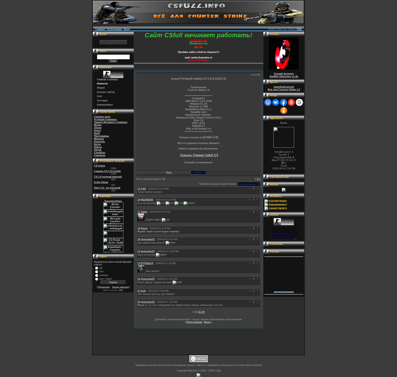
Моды (97, 125)
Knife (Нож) (101, 182)
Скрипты (99, 155)
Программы (101, 136)
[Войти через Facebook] (283, 102)
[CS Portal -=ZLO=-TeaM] (113, 244)
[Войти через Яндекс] (291, 102)
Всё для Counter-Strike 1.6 (284, 89)
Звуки (98, 127)
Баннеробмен (105, 104)
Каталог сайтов (106, 92)
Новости (102, 83)
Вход (127, 29)
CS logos (99, 165)
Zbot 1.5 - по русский (107, 187)
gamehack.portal (284, 86)
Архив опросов (120, 287)
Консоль (99, 141)
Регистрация (114, 29)
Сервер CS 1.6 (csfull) (107, 171)
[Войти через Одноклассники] (283, 110)
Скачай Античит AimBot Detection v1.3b (283, 75)
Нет (101, 271)
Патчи (97, 149)
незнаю (103, 275)
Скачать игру (102, 116)
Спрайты (99, 152)
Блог (99, 96)
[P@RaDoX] (141, 271)
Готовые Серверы (105, 119)
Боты (97, 144)
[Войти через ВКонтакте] (275, 102)
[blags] (141, 219)
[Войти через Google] (299, 102)
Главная (100, 29)
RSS (299, 29)
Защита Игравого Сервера (110, 122)
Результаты (104, 287)
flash (97, 133)
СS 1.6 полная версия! (108, 176)
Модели (99, 138)
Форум (101, 87)
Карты (98, 147)
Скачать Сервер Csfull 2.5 (199, 155)
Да (100, 267)
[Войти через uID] (267, 102)
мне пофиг (105, 278)
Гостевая (102, 100)
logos (97, 130)
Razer (169, 172)
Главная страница (107, 79)
